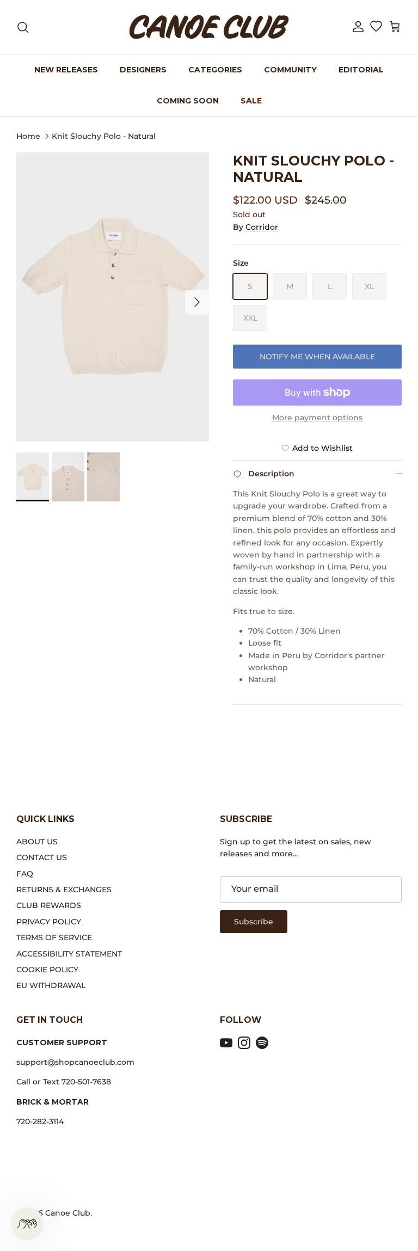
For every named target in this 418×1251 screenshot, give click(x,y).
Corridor (261, 227)
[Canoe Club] (209, 27)
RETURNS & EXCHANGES (64, 889)
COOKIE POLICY (47, 969)
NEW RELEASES (66, 70)
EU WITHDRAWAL (50, 985)
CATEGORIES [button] (215, 70)
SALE (251, 101)
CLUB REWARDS (48, 905)
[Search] (22, 27)
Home (28, 135)
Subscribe (253, 922)
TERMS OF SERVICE (54, 937)
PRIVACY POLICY (48, 922)
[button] (358, 27)
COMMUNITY (290, 70)
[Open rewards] (27, 1223)
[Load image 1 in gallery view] (112, 296)
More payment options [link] (317, 417)
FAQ (24, 874)
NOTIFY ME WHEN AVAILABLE (317, 356)
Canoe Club (67, 1213)
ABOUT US (37, 842)
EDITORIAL (361, 70)
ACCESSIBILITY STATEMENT (69, 954)
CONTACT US (41, 857)
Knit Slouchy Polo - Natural (104, 135)
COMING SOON (188, 101)
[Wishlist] (375, 27)
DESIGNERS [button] (143, 70)
